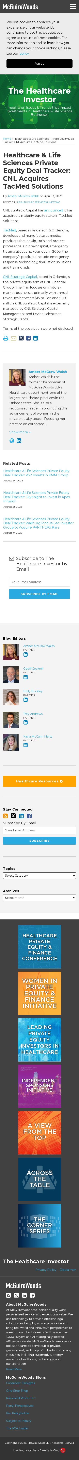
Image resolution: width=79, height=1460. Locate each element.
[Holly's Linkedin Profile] (25, 699)
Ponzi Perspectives (19, 1406)
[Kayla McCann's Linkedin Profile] (25, 745)
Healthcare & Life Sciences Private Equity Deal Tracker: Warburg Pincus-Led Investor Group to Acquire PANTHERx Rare (38, 523)
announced (53, 210)
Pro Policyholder (17, 1413)
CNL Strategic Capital (20, 277)
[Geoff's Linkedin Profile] (25, 677)
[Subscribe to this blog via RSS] (5, 816)
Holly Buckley (33, 691)
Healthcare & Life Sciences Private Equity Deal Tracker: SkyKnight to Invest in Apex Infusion (36, 497)
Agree (40, 63)
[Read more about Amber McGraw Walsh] (12, 441)
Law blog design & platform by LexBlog (36, 1450)
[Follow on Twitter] (13, 816)
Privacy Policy (45, 1270)
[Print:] (5, 338)
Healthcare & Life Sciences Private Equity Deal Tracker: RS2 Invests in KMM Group (36, 473)
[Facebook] (29, 816)
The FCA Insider (17, 1428)
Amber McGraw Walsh (23, 196)
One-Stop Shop (17, 1391)
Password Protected (20, 1398)
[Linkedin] (21, 816)
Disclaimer (68, 1270)
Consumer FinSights (20, 1383)
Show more (19, 432)
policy (24, 53)
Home (7, 138)
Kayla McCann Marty (37, 736)
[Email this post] (13, 338)
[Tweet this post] (21, 338)
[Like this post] (28, 338)
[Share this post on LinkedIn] (35, 338)
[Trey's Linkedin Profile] (25, 722)
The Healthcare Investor (39, 95)
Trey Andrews (33, 714)
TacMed (9, 230)
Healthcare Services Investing (38, 202)
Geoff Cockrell (33, 668)
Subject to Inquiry (18, 1421)
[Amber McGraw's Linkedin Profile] (19, 441)
